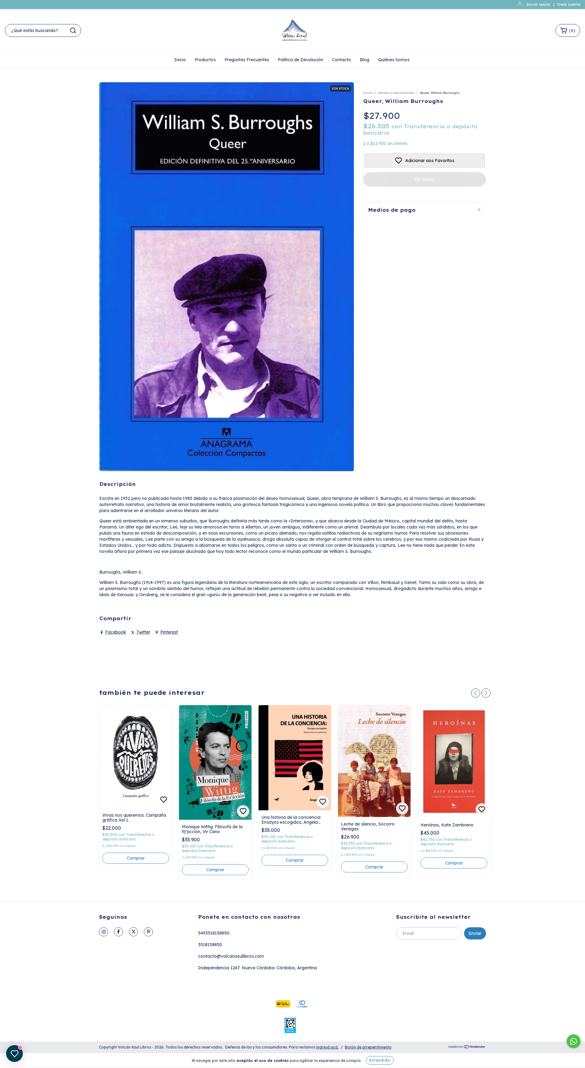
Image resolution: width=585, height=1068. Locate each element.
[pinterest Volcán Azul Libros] (148, 931)
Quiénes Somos (394, 59)
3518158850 (210, 944)
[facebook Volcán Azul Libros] (118, 931)
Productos (205, 59)
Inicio (180, 59)
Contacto (341, 59)
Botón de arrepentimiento (368, 1047)
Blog (364, 59)
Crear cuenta (568, 4)
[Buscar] (73, 30)
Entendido (379, 1060)
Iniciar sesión (538, 4)
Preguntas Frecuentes (247, 59)
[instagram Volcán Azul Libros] (103, 931)
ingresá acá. (327, 1047)
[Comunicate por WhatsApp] (573, 1041)
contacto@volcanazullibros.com (231, 956)
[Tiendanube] (467, 1047)
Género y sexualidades (396, 93)
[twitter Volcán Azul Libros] (133, 931)
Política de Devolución (300, 59)
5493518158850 (213, 933)
